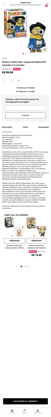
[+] (18, 80)
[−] (5, 80)
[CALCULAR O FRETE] (25, 114)
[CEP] (25, 104)
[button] (23, 53)
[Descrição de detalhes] (7, 129)
